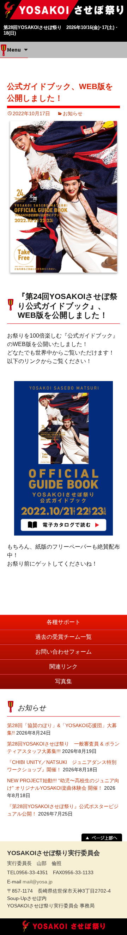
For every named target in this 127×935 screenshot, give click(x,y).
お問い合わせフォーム (63, 652)
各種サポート (63, 622)
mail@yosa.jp (38, 881)
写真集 (63, 681)
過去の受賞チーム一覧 (63, 637)
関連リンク (63, 667)
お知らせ (73, 113)
